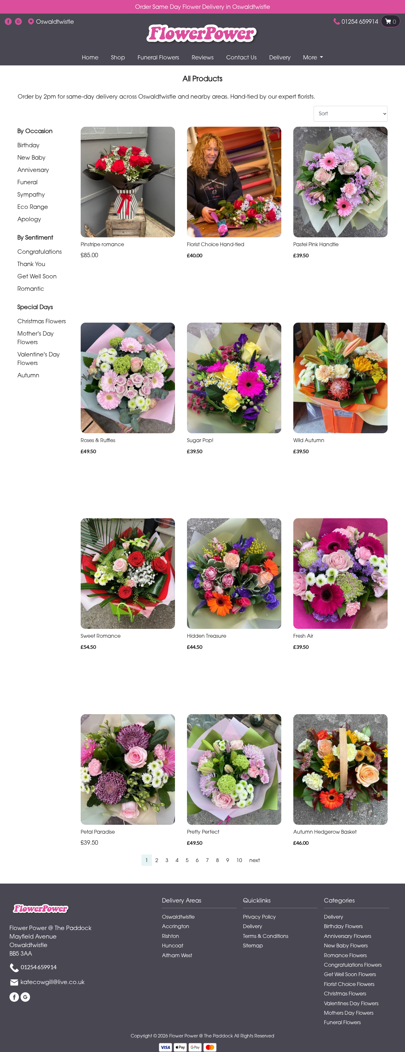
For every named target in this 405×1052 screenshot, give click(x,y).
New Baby (31, 157)
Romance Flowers (345, 955)
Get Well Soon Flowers (350, 974)
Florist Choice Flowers (349, 984)
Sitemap (253, 945)
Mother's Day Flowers (35, 337)
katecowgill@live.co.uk (52, 981)
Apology (29, 219)
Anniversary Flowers (347, 936)
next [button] (254, 860)
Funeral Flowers (158, 57)
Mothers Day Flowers (348, 1013)
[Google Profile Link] (18, 21)
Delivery (279, 57)
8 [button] (217, 860)
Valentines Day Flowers (351, 1003)
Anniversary (33, 169)
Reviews (203, 57)
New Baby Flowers (346, 945)
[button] (202, 902)
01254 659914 (360, 21)
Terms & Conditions (265, 936)
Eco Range (32, 206)
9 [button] (227, 860)
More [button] (311, 57)
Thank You (31, 263)
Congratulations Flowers (353, 965)
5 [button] (187, 860)
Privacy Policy (259, 917)
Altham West (177, 955)
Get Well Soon (37, 276)
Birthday (28, 145)
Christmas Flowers (41, 321)
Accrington (175, 926)
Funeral (27, 182)
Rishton (170, 936)
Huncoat (172, 945)
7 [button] (207, 860)
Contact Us (241, 57)
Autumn (28, 375)
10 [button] (239, 860)
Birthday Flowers (343, 926)
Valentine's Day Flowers (38, 358)
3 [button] (166, 860)
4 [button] (177, 860)
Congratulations (39, 251)
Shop (118, 57)
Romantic (30, 288)
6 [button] (197, 860)
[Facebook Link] (8, 21)
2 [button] (156, 860)
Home (90, 57)
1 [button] (146, 860)
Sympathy (31, 194)
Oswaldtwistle (178, 917)
